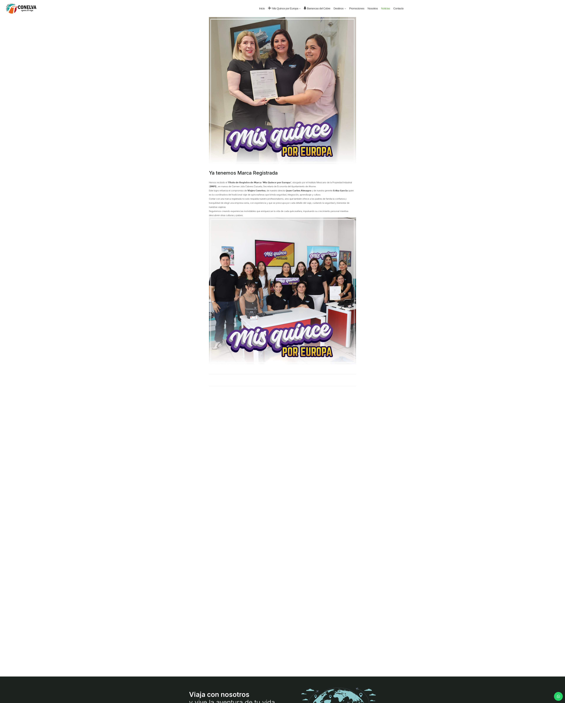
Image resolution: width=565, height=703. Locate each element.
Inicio (262, 8)
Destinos (339, 8)
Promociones (356, 8)
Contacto (398, 8)
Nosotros (373, 8)
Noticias (385, 8)
